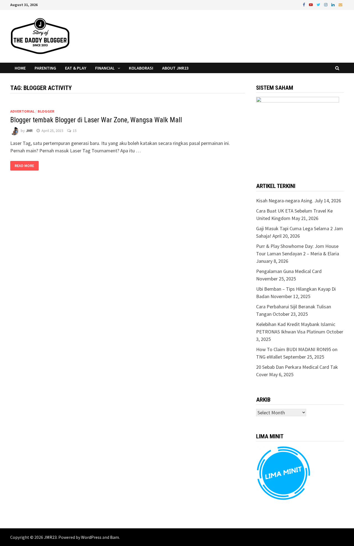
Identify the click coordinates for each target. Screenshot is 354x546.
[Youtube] (311, 4)
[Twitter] (319, 4)
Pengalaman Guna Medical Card (289, 271)
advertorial (22, 111)
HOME (20, 68)
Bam (114, 537)
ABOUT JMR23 (175, 68)
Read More (24, 165)
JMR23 (50, 537)
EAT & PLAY (75, 68)
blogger (46, 111)
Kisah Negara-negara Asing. (284, 200)
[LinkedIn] (333, 4)
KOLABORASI (141, 68)
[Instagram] (326, 4)
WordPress (91, 537)
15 (75, 130)
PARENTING (45, 68)
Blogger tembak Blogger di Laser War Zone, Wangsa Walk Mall (96, 120)
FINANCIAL (105, 68)
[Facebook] (304, 4)
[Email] (340, 4)
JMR (29, 130)
